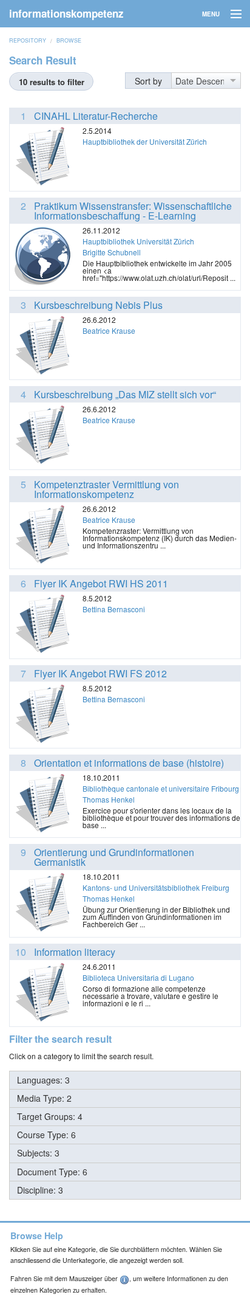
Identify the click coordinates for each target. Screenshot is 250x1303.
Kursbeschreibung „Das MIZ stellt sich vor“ (125, 394)
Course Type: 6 (46, 1134)
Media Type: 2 (44, 1098)
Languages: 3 (43, 1080)
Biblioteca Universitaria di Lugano (138, 977)
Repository (27, 40)
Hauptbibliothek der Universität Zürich (145, 141)
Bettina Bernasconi (114, 609)
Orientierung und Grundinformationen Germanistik (114, 857)
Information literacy (74, 952)
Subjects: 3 (38, 1153)
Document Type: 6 (52, 1172)
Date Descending (199, 81)
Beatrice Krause (109, 330)
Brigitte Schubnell (112, 252)
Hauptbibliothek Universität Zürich (138, 241)
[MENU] (230, 14)
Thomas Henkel (109, 799)
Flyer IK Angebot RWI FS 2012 (100, 673)
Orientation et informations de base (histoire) (129, 763)
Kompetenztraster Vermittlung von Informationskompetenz (106, 489)
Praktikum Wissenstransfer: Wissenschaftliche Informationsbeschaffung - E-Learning (133, 211)
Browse (68, 40)
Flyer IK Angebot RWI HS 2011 (101, 583)
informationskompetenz (66, 13)
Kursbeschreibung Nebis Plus (98, 305)
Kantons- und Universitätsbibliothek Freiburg (156, 887)
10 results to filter (51, 82)
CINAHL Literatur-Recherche (96, 116)
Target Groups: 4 (50, 1116)
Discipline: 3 (40, 1190)
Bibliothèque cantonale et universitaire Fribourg (161, 788)
